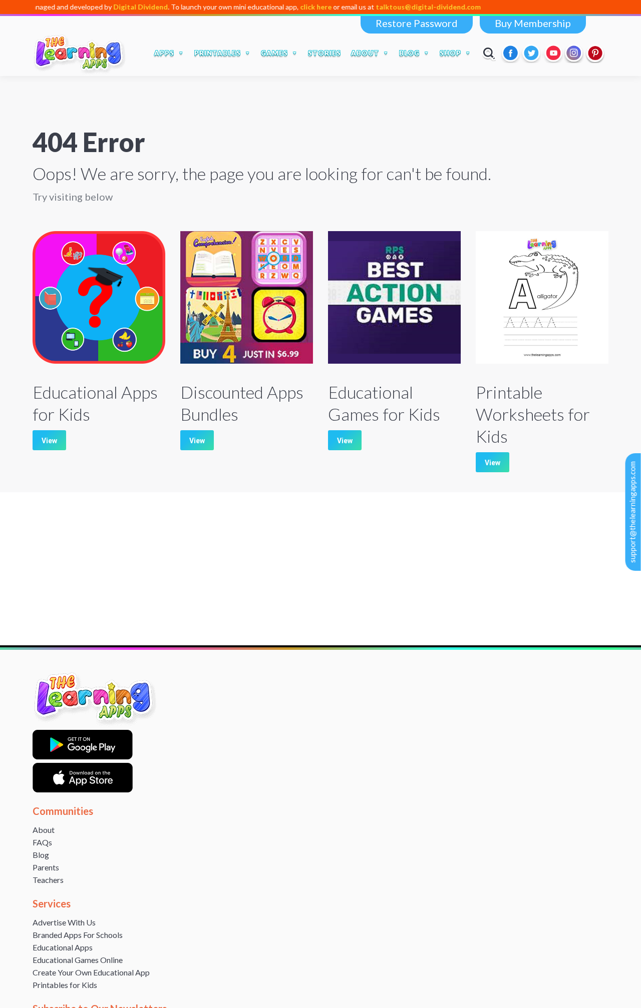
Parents (46, 867)
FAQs (42, 842)
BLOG (409, 53)
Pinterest (595, 53)
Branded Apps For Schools (78, 934)
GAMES (274, 53)
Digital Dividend (114, 7)
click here (289, 7)
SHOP (450, 53)
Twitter (532, 53)
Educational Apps (63, 947)
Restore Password (417, 23)
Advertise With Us (64, 922)
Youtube (553, 53)
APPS (164, 53)
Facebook (511, 53)
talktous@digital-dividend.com (402, 7)
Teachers (48, 879)
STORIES (324, 53)
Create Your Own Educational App (91, 972)
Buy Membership (533, 23)
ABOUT (365, 53)
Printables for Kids (65, 984)
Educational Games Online (78, 959)
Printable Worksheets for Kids (533, 414)
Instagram (574, 53)
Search (489, 53)
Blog (41, 854)
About (44, 829)
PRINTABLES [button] (217, 53)
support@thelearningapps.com (632, 512)
